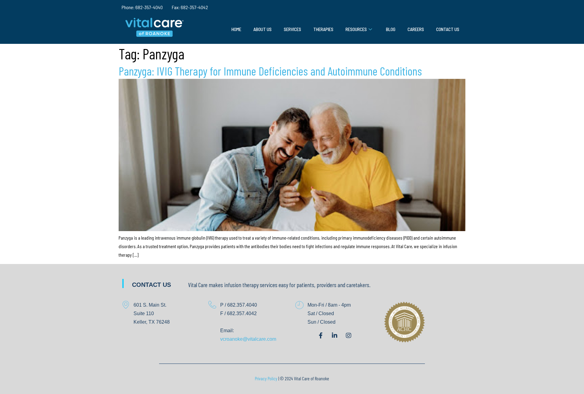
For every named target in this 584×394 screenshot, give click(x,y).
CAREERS (416, 29)
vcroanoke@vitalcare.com (248, 339)
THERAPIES (323, 29)
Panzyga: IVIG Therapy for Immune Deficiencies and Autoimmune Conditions (270, 71)
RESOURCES (356, 29)
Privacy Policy (266, 378)
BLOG (390, 29)
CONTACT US (447, 29)
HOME (236, 29)
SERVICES (292, 29)
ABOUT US (262, 29)
